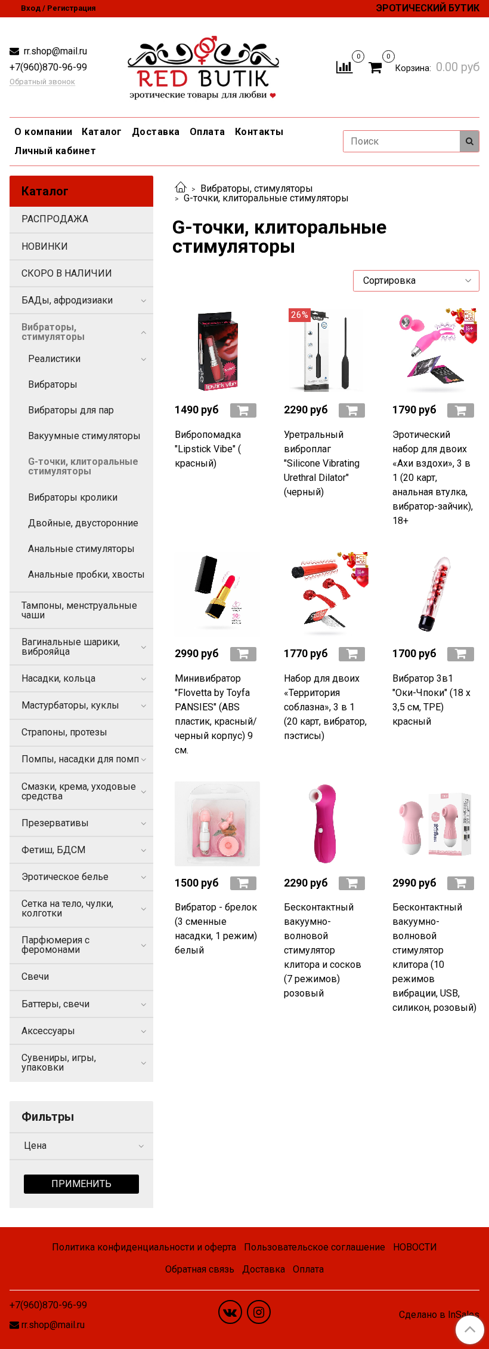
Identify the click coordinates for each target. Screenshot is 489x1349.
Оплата (207, 131)
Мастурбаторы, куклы (70, 705)
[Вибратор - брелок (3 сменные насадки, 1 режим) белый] (217, 823)
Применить (81, 1183)
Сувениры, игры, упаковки (58, 1062)
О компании (43, 131)
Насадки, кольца (58, 678)
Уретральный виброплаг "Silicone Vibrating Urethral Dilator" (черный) (322, 463)
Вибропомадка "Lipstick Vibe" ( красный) (208, 449)
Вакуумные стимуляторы (84, 436)
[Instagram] (259, 1312)
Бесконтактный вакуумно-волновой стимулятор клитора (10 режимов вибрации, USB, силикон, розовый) (434, 957)
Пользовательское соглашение (314, 1247)
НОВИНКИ (44, 246)
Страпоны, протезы (64, 732)
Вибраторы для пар (71, 410)
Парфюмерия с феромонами (55, 944)
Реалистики (54, 358)
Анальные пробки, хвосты (86, 574)
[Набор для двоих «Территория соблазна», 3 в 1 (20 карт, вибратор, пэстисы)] (326, 594)
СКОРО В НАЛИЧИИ (66, 273)
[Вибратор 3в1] (434, 594)
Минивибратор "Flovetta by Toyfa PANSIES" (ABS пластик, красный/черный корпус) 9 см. (216, 714)
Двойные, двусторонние (83, 523)
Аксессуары (48, 1031)
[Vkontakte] (230, 1312)
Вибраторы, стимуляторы (256, 188)
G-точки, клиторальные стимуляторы (83, 466)
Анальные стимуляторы (81, 548)
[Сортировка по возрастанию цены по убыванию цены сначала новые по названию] (416, 281)
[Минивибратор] (217, 594)
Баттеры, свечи (55, 1004)
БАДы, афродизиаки (67, 300)
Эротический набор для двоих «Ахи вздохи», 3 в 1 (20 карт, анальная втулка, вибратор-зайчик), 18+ (432, 477)
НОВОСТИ (415, 1247)
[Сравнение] (344, 66)
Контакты (259, 131)
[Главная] (181, 188)
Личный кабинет (55, 151)
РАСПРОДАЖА (54, 219)
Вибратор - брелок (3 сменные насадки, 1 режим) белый (216, 929)
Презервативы (55, 823)
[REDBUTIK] (203, 64)
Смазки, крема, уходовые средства (78, 791)
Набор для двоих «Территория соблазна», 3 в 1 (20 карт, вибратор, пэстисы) (325, 707)
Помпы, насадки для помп (80, 759)
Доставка (156, 131)
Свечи (35, 976)
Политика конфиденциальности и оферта (144, 1247)
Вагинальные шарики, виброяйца (70, 646)
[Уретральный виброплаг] (326, 350)
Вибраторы (53, 384)
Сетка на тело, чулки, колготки (67, 908)
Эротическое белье (65, 876)
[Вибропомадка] (217, 350)
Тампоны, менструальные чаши (79, 610)
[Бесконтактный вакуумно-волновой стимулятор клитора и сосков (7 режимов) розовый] (326, 823)
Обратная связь (199, 1269)
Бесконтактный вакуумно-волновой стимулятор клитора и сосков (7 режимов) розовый (322, 950)
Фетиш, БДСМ (53, 850)
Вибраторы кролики (72, 497)
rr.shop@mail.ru (54, 51)
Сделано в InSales (439, 1315)
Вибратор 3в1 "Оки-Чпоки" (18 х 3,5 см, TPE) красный (431, 700)
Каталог (102, 131)
